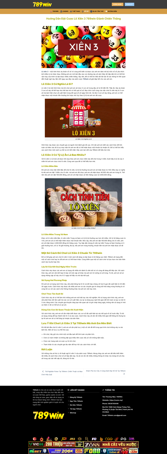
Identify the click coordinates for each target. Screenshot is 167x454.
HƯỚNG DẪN (112, 11)
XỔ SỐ (86, 11)
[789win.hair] (42, 4)
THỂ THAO (76, 11)
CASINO (65, 11)
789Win (119, 397)
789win (55, 11)
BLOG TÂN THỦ (98, 11)
